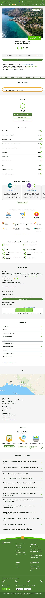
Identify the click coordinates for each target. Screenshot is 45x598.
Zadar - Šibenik (11, 67)
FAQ (17, 564)
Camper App (19, 547)
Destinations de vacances (24, 4)
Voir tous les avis (21, 202)
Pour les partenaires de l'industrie (36, 552)
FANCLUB (18, 545)
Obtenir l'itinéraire (6, 417)
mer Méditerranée (25, 67)
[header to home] (6, 2)
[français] (19, 1)
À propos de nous (34, 566)
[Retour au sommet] (22, 537)
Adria (19, 67)
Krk (16, 67)
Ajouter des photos (22, 120)
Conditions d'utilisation (8, 593)
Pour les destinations (35, 549)
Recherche (3, 4)
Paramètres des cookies (36, 593)
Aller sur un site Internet (33, 447)
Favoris (37, 1)
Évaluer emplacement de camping (21, 114)
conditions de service (19, 594)
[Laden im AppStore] (19, 589)
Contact (18, 567)
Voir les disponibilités (21, 59)
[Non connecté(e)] (42, 2)
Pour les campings (34, 546)
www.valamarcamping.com (16, 69)
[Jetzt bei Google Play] (27, 589)
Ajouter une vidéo (22, 117)
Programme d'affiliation (36, 555)
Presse (31, 570)
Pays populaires (20, 550)
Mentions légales (19, 593)
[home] (6, 542)
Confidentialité (27, 593)
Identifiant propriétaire (35, 557)
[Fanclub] (14, 4)
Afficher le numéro (23, 446)
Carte (9, 4)
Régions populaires (20, 552)
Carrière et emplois (35, 568)
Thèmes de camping (37, 4)
